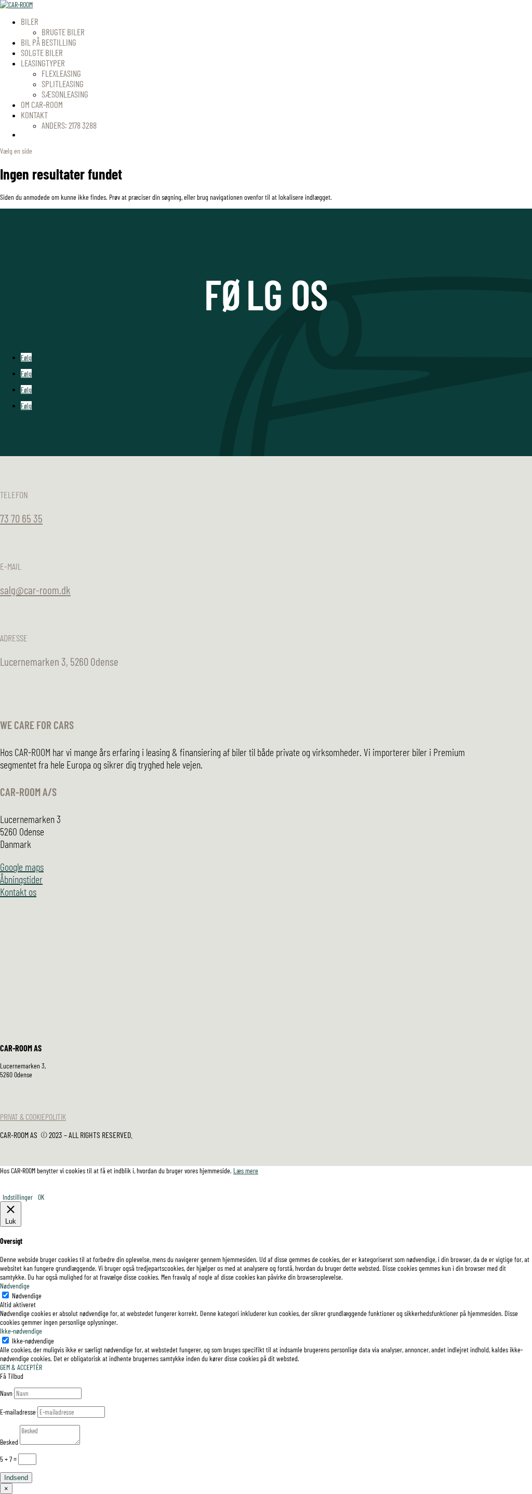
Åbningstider (21, 879)
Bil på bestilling (48, 42)
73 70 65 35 (21, 518)
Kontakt (34, 114)
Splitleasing (63, 83)
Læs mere (245, 1170)
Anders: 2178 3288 (69, 125)
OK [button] (41, 1197)
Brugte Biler (63, 31)
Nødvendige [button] (15, 1285)
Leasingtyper (43, 63)
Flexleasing (61, 73)
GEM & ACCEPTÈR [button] (21, 1367)
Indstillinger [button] (18, 1197)
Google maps (22, 866)
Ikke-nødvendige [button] (21, 1330)
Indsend (16, 1478)
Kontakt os (18, 891)
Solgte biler (42, 52)
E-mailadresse (18, 1411)
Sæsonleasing (65, 94)
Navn (6, 1393)
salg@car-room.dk (35, 589)
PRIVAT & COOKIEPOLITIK (33, 1116)
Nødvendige (27, 1295)
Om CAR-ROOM (42, 104)
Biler (29, 21)
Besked (9, 1441)
